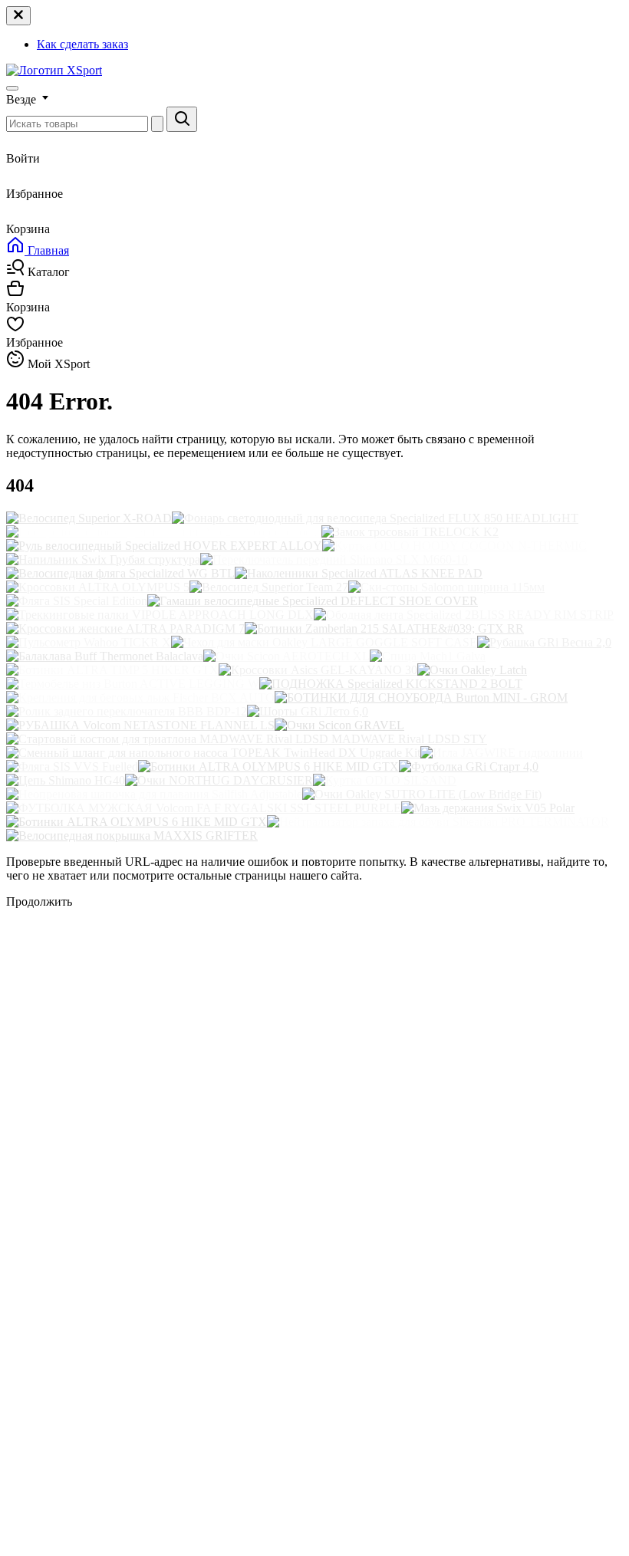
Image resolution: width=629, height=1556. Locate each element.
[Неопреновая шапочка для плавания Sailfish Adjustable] (154, 794)
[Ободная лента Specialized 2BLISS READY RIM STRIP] (464, 614)
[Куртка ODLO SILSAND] (384, 780)
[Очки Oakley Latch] (472, 669)
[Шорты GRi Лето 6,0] (307, 711)
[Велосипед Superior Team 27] (268, 587)
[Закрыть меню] (18, 15)
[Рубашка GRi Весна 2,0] (544, 642)
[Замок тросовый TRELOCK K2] (410, 531)
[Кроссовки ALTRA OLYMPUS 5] (97, 587)
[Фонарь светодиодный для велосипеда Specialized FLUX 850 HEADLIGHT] (375, 518)
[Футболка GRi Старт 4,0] (468, 766)
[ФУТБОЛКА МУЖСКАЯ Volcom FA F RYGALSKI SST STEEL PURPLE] (203, 807)
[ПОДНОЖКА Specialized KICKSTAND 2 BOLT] (390, 683)
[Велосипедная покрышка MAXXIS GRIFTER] (132, 835)
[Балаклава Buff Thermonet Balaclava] (104, 656)
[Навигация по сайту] (12, 88)
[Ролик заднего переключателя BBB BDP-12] (126, 711)
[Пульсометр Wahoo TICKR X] (88, 642)
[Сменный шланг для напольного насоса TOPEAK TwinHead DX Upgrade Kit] (213, 752)
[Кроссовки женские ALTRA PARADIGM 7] (125, 628)
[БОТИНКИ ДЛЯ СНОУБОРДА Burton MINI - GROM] (421, 697)
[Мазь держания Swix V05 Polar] (488, 807)
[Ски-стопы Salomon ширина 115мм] (446, 587)
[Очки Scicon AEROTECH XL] (286, 656)
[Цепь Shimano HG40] (65, 780)
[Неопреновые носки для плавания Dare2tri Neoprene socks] (163, 531)
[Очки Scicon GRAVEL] (339, 725)
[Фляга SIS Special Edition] (76, 600)
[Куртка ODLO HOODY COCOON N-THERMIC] (454, 545)
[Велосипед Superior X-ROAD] (89, 518)
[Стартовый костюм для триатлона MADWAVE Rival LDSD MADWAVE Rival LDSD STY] (246, 738)
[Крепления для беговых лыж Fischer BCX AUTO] (140, 697)
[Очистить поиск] (157, 124)
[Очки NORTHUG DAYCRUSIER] (219, 780)
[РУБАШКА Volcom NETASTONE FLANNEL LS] (140, 725)
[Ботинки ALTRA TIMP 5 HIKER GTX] (112, 669)
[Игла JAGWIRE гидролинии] (501, 752)
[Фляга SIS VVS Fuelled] (72, 766)
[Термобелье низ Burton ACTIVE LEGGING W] (132, 683)
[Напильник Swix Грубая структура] (103, 559)
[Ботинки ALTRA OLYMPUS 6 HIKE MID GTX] (268, 766)
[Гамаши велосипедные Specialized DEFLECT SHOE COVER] (312, 600)
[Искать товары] (181, 119)
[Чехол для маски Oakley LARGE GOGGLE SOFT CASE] (324, 642)
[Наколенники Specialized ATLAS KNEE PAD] (358, 573)
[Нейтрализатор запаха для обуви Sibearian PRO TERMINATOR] (438, 821)
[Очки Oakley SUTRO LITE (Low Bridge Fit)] (422, 794)
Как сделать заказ (82, 44)
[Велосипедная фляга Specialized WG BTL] (120, 573)
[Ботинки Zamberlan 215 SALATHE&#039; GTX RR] (384, 628)
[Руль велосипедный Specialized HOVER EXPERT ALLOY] (164, 545)
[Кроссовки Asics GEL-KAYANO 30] (318, 669)
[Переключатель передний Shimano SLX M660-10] (334, 559)
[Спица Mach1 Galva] (428, 656)
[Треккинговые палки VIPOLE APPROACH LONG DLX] (160, 614)
